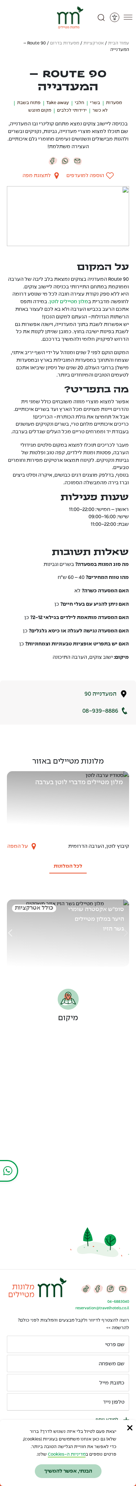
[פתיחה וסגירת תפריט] (128, 17)
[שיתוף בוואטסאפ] (65, 160)
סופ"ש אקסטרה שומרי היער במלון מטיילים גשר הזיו (96, 919)
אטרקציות (93, 43)
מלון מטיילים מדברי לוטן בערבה (79, 782)
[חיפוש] (101, 17)
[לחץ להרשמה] (15, 1401)
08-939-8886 (100, 711)
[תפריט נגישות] (114, 17)
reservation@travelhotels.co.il (102, 1308)
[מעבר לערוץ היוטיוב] (123, 1288)
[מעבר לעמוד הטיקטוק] (86, 1288)
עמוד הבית (118, 43)
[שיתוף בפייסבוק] (53, 160)
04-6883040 (118, 1302)
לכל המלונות (68, 866)
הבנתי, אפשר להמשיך (68, 1471)
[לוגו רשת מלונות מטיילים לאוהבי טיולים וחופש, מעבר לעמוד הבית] (68, 17)
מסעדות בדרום (64, 43)
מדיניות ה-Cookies (67, 1454)
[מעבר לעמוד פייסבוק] (98, 1288)
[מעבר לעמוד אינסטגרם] (110, 1288)
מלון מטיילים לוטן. (68, 301)
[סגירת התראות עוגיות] (130, 1428)
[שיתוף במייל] (77, 160)
